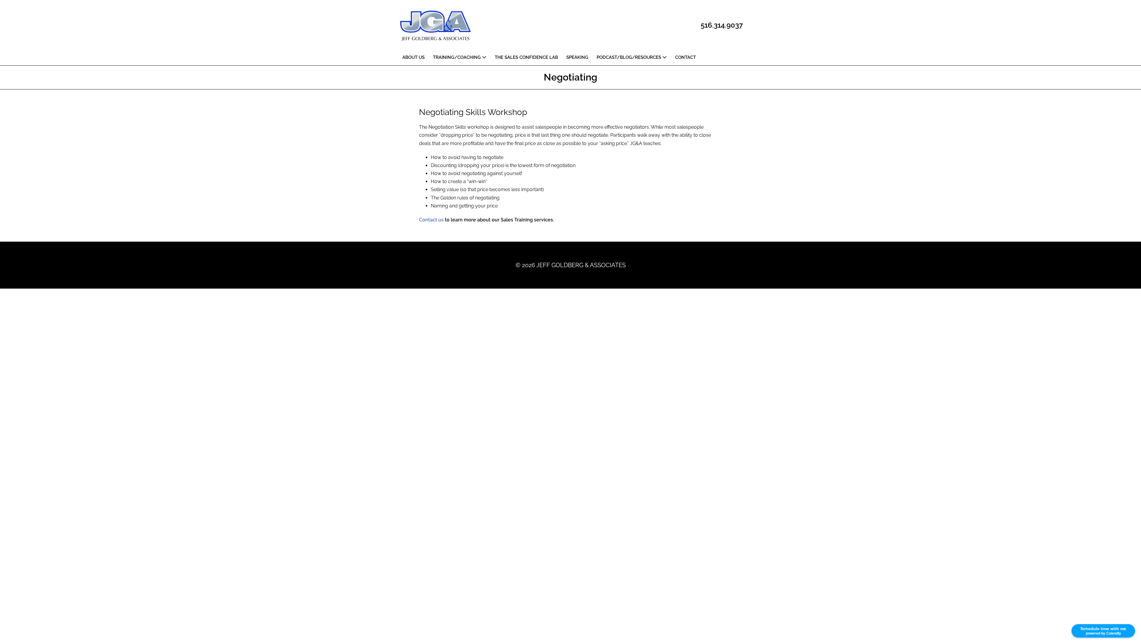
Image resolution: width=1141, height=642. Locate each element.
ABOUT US (413, 57)
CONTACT (685, 57)
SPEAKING (577, 57)
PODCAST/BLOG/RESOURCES (629, 57)
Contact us (431, 220)
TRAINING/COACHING (457, 57)
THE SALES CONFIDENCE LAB (526, 57)
